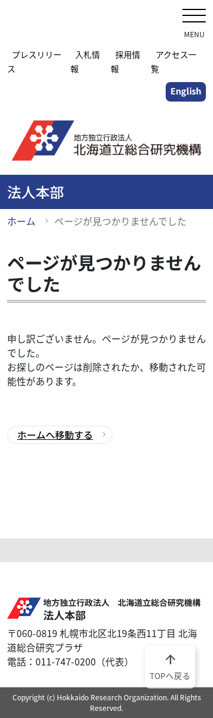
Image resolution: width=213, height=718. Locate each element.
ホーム (21, 221)
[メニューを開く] (194, 16)
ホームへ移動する (55, 434)
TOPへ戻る (170, 666)
